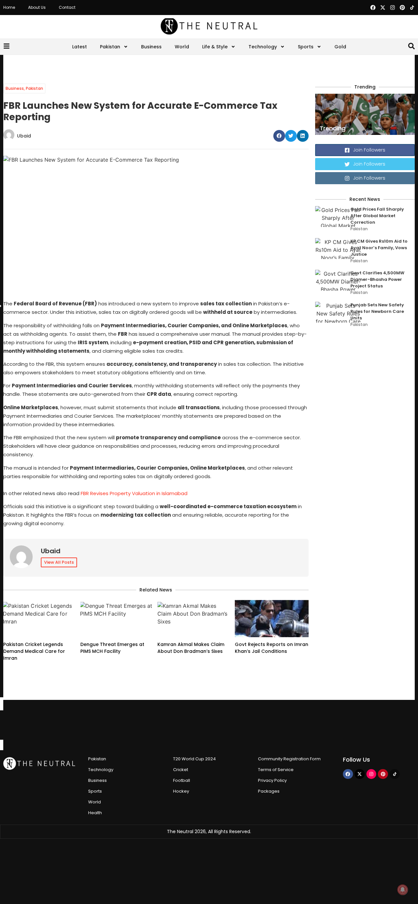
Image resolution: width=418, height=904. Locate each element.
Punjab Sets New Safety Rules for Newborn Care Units (377, 311)
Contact (67, 7)
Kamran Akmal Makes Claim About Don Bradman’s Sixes (190, 647)
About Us (37, 7)
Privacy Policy (272, 780)
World (182, 46)
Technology (263, 46)
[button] (279, 136)
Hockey (181, 791)
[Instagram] (392, 7)
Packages (269, 791)
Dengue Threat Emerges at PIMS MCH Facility (112, 647)
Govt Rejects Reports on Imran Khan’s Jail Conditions (271, 647)
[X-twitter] (382, 7)
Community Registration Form (289, 759)
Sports (306, 46)
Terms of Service (276, 770)
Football (181, 780)
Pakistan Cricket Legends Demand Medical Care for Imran (34, 651)
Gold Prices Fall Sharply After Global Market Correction (377, 215)
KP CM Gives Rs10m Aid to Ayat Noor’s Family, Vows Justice (379, 247)
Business (151, 46)
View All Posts (59, 562)
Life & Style (215, 46)
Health (95, 813)
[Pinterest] (402, 7)
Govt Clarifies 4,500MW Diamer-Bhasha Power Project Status (377, 279)
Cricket (180, 770)
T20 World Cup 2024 (194, 759)
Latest (79, 46)
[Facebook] (373, 7)
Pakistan (110, 46)
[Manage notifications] (402, 889)
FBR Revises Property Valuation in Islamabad (134, 493)
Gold (340, 46)
